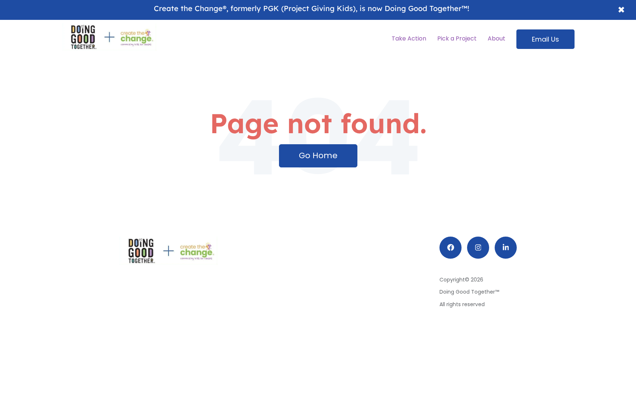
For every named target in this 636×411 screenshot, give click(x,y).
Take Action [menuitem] (409, 38)
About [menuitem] (496, 38)
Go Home (318, 155)
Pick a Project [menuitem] (457, 38)
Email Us (545, 39)
